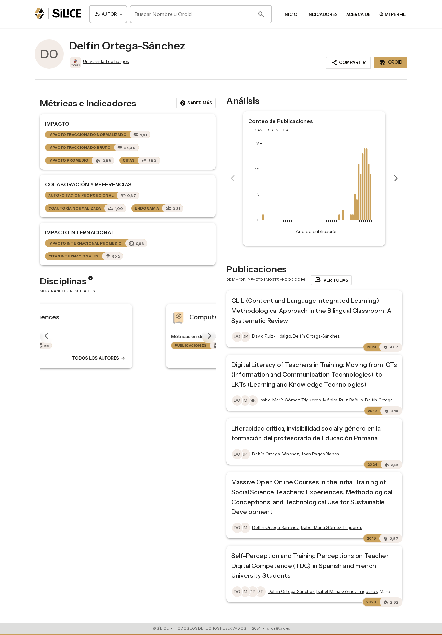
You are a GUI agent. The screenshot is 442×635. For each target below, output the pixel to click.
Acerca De (358, 14)
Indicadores (322, 14)
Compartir (348, 63)
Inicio (290, 14)
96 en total (279, 130)
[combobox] (108, 14)
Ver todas (331, 280)
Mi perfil (392, 14)
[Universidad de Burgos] (75, 62)
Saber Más (196, 103)
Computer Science (108, 317)
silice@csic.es (278, 628)
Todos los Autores (165, 358)
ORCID (390, 62)
